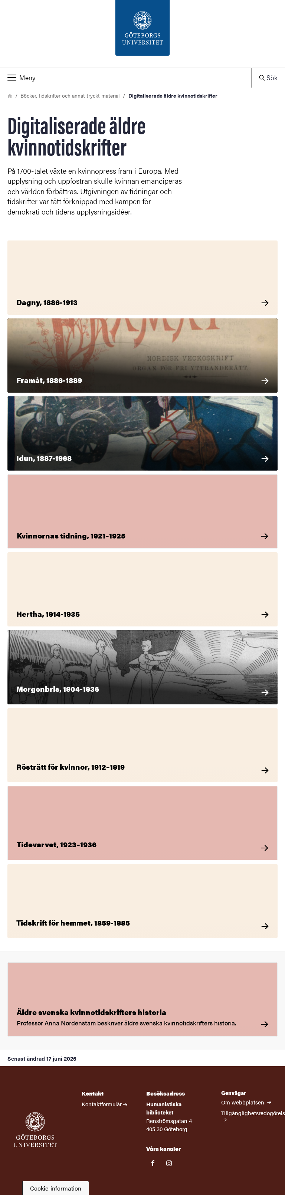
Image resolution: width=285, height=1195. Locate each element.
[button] (125, 77)
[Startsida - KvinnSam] (142, 34)
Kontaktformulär (102, 1104)
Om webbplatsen (243, 1102)
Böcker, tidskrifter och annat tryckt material (69, 95)
